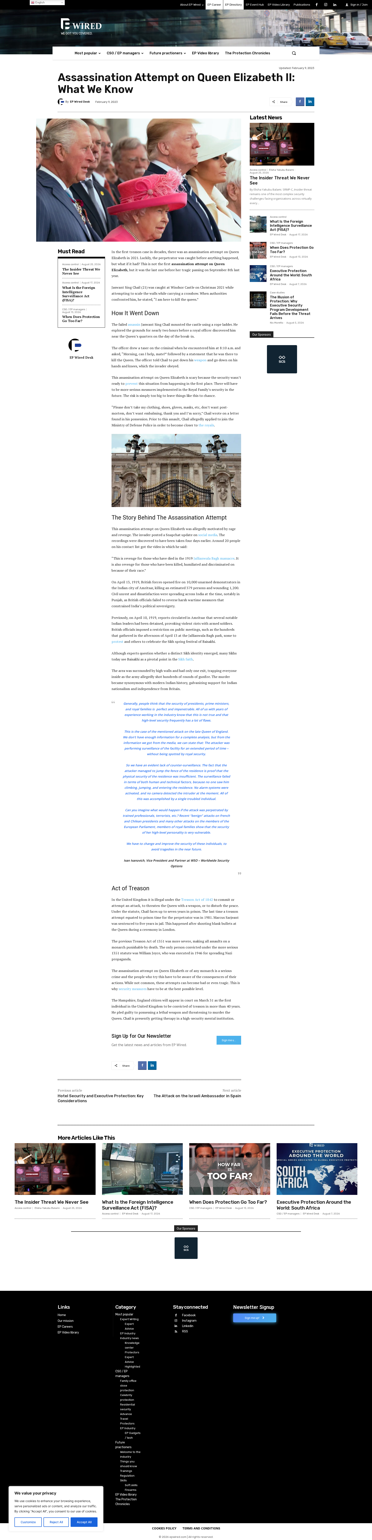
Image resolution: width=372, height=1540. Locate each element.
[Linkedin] (334, 4)
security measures (133, 988)
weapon (200, 360)
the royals (206, 425)
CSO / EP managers (73, 309)
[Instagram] (325, 4)
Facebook (189, 1315)
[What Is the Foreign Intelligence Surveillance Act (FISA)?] (258, 224)
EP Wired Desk (80, 101)
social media (207, 534)
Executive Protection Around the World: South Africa (291, 275)
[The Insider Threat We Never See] (282, 144)
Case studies (277, 292)
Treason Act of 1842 (197, 899)
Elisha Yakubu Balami (281, 170)
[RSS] (175, 1331)
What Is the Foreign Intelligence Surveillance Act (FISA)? (78, 293)
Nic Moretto (276, 322)
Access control (70, 264)
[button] (293, 53)
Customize (28, 1522)
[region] (56, 1508)
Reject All (56, 1522)
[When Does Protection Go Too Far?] (258, 250)
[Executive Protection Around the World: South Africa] (258, 273)
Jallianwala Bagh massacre (214, 558)
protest (117, 641)
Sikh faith (185, 659)
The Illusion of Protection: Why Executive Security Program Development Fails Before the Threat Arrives (290, 307)
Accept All (84, 1522)
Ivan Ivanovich (134, 860)
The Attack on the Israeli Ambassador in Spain (197, 1096)
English (39, 2)
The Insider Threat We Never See (81, 271)
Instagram (189, 1320)
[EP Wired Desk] (61, 102)
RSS (185, 1331)
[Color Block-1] (282, 359)
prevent (131, 383)
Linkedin (187, 1326)
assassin (134, 324)
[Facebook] (316, 4)
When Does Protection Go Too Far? (81, 318)
